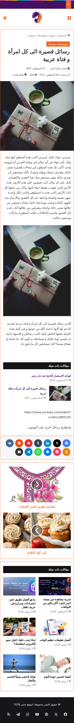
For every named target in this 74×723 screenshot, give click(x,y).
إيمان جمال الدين (58, 68)
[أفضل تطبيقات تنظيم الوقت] (55, 627)
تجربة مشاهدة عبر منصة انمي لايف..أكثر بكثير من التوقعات (57, 602)
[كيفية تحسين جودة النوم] (55, 663)
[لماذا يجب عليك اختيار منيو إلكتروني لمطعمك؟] (19, 627)
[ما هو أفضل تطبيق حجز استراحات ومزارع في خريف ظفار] (19, 586)
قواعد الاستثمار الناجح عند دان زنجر (51, 375)
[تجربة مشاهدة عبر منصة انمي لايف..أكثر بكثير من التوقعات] (55, 586)
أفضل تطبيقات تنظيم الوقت (55, 639)
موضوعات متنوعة (37, 35)
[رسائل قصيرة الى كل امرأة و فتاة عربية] (60, 393)
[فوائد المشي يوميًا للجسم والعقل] (19, 663)
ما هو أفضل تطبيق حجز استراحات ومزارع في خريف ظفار (22, 603)
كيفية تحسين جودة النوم (57, 676)
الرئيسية (62, 35)
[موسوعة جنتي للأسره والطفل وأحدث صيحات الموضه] (37, 17)
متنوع (52, 35)
